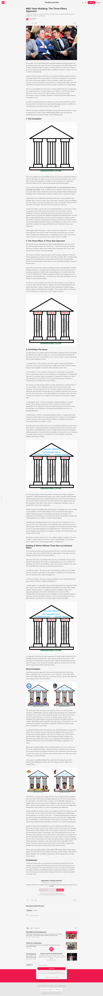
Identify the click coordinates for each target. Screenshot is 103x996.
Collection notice (62, 986)
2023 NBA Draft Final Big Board (36, 932)
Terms (55, 986)
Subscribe (91, 2)
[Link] (24, 119)
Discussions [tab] (36, 928)
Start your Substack (48, 989)
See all (29, 965)
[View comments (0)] (32, 23)
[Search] (82, 2)
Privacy (51, 986)
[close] (65, 947)
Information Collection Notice (51, 973)
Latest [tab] (31, 928)
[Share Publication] (85, 2)
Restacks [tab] (35, 910)
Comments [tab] (29, 910)
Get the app (58, 989)
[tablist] (32, 910)
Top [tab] (27, 928)
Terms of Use (58, 971)
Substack (44, 993)
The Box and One (33, 18)
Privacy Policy (62, 973)
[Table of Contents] (2, 498)
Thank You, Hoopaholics (34, 943)
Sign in (98, 2)
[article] (51, 935)
